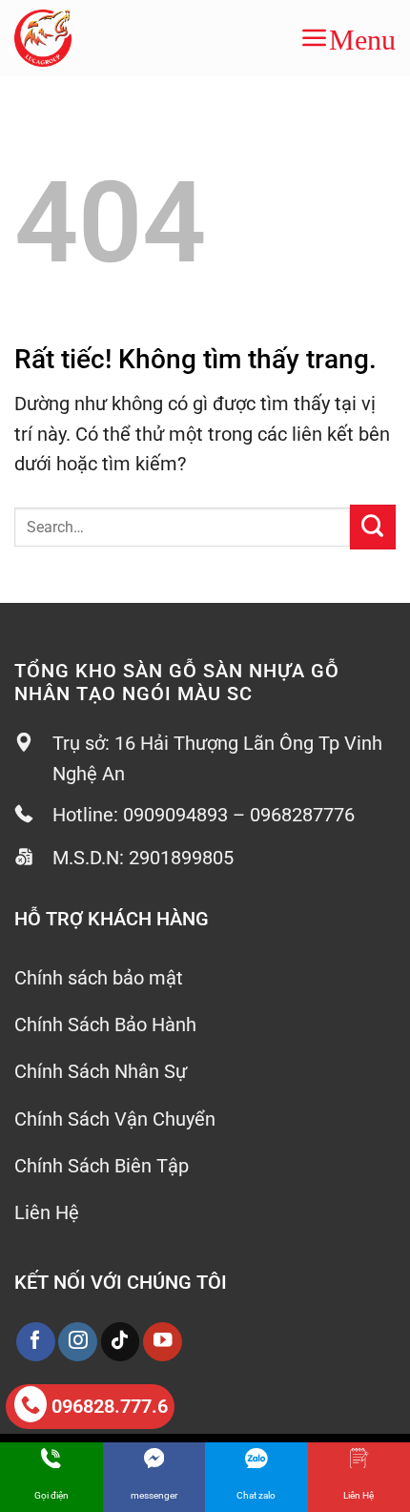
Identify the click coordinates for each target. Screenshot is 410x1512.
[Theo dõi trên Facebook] (35, 1341)
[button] (348, 38)
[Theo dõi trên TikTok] (120, 1341)
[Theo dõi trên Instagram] (77, 1341)
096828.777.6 (109, 1407)
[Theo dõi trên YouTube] (162, 1341)
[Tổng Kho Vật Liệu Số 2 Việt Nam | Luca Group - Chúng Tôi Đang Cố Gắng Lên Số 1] (67, 38)
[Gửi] (373, 527)
